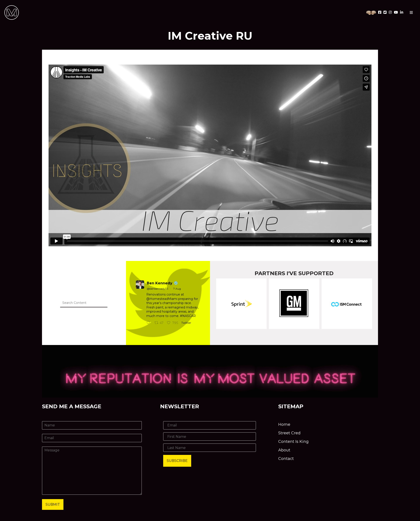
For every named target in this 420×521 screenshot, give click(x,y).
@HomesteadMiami (161, 299)
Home (284, 424)
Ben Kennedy (159, 283)
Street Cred (289, 433)
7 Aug (177, 288)
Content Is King (293, 441)
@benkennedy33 (157, 288)
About (284, 450)
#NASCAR (188, 316)
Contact (286, 458)
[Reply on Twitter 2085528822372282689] (149, 323)
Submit (53, 504)
